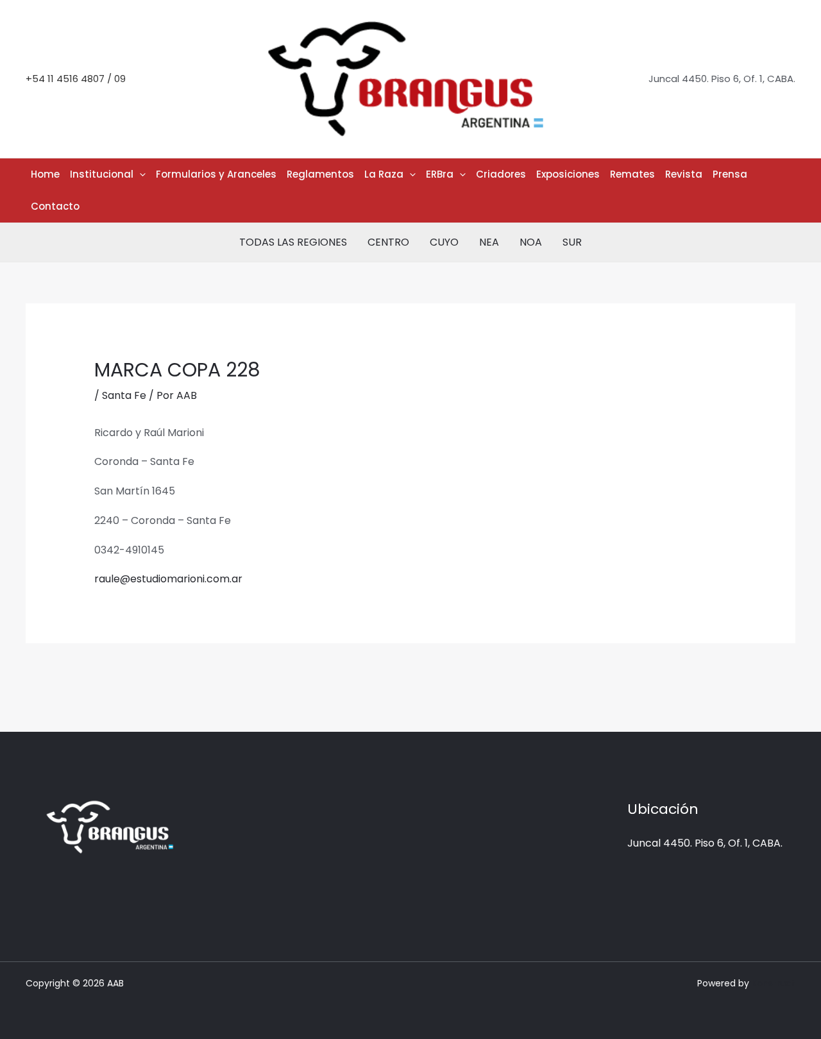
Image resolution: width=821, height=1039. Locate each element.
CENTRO (388, 242)
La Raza (383, 174)
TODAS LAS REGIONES (293, 242)
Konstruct (773, 983)
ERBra (439, 174)
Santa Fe (124, 395)
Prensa (730, 174)
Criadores (501, 174)
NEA (489, 242)
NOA (531, 242)
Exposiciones (568, 174)
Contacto (55, 206)
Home (45, 174)
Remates (632, 174)
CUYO (444, 242)
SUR (572, 242)
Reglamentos (320, 174)
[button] (139, 174)
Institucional (101, 174)
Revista (683, 174)
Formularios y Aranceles (216, 174)
